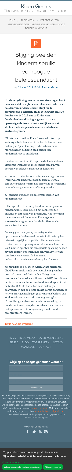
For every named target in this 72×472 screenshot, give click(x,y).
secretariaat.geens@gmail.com (49, 411)
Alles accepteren (53, 467)
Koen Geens (36, 7)
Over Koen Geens (51, 338)
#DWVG (58, 342)
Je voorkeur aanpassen (13, 462)
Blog (25, 342)
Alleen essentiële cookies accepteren (22, 467)
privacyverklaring (40, 408)
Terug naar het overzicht (19, 324)
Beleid (13, 342)
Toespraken (40, 342)
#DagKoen (28, 347)
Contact (44, 347)
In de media (27, 338)
